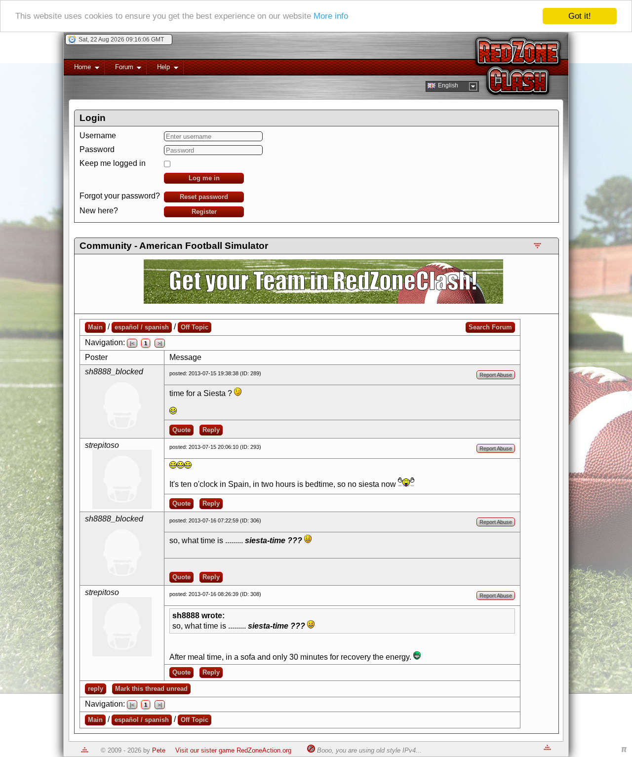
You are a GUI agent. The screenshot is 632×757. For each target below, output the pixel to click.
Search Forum (490, 327)
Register (204, 211)
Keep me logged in (112, 163)
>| (160, 343)
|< (132, 343)
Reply (211, 430)
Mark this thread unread (151, 688)
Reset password (204, 196)
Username (97, 135)
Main (95, 327)
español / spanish (142, 327)
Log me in (204, 178)
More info (331, 16)
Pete (158, 750)
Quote (181, 430)
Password (97, 149)
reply (95, 688)
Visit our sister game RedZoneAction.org (233, 750)
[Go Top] (85, 750)
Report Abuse (495, 375)
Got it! (579, 16)
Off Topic (194, 327)
